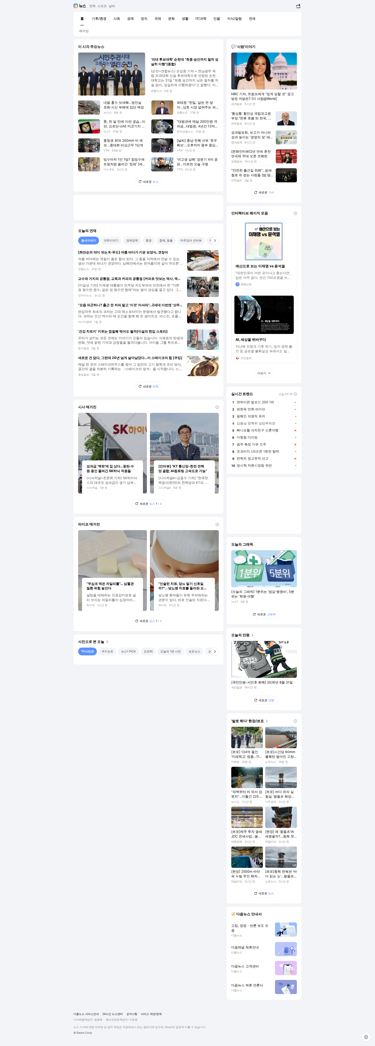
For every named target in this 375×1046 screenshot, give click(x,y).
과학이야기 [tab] (111, 240)
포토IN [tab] (148, 651)
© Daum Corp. (83, 1032)
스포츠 (102, 6)
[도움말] (217, 407)
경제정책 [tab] (132, 240)
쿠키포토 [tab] (107, 651)
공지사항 (131, 1014)
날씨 (112, 6)
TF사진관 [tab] (87, 651)
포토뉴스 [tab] (194, 651)
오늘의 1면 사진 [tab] (170, 651)
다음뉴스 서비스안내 (86, 1014)
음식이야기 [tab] (88, 240)
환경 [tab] (149, 240)
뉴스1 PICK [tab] (128, 651)
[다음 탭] (215, 240)
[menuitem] (82, 18)
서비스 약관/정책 (151, 1014)
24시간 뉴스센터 (112, 1014)
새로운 (150, 181)
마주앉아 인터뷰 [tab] (191, 240)
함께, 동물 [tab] (166, 240)
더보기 (261, 373)
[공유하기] (298, 6)
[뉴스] (82, 6)
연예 (92, 6)
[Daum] (76, 6)
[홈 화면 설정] (366, 1037)
